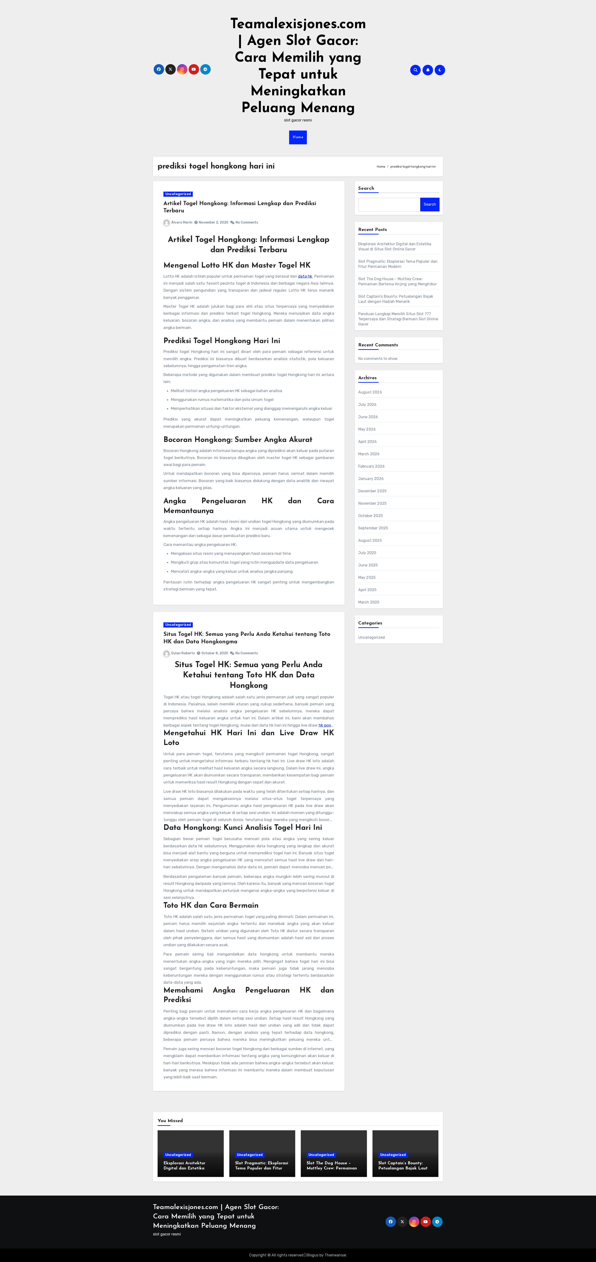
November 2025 (372, 503)
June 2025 (368, 565)
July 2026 (367, 404)
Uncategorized (178, 194)
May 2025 (367, 577)
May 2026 (367, 429)
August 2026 (370, 392)
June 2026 (368, 417)
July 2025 (367, 553)
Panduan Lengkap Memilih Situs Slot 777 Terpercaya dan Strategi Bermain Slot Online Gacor (398, 319)
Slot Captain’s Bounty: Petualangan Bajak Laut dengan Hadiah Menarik (403, 1168)
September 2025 (373, 528)
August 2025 (370, 540)
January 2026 (371, 478)
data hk (305, 276)
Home (298, 137)
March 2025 (368, 602)
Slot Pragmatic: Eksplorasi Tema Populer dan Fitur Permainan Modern (261, 1168)
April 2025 (367, 590)
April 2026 (367, 441)
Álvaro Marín (181, 222)
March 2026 (369, 454)
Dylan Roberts (183, 653)
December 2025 (372, 491)
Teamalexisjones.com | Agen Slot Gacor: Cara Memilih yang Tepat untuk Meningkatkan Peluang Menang (216, 1217)
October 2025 (370, 516)
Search (366, 188)
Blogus (312, 1255)
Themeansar (335, 1255)
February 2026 (371, 466)
